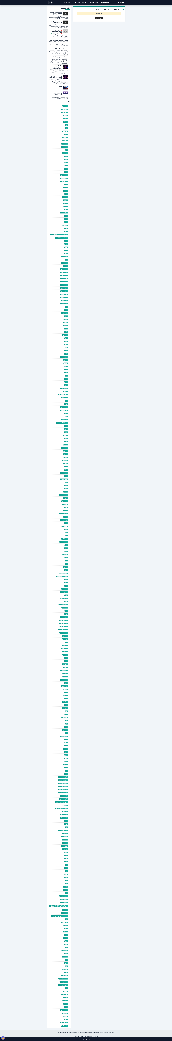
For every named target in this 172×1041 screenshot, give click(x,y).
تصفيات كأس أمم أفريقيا (62, 576)
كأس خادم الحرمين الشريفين (61, 808)
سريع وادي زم (64, 686)
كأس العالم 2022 (64, 796)
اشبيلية (65, 166)
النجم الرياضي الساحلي (62, 394)
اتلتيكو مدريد (64, 144)
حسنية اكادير (64, 608)
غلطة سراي (65, 730)
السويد (65, 329)
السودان (65, 325)
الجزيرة (65, 250)
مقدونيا (65, 925)
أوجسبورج (65, 451)
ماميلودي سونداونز (63, 896)
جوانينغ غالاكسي (63, 598)
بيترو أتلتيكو (64, 554)
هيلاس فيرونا (64, 975)
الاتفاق (65, 184)
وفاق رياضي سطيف (63, 985)
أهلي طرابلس (64, 448)
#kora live (65, 118)
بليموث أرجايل (64, 526)
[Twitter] (49, 2)
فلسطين (65, 749)
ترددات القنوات (76, 2)
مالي (66, 893)
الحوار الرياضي (64, 263)
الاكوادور (65, 203)
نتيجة (66, 953)
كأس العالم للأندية (63, 799)
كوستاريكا (65, 849)
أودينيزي (65, 454)
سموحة (65, 689)
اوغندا (66, 466)
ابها (66, 128)
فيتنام (66, 758)
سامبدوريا (65, 676)
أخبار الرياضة (64, 153)
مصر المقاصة (64, 922)
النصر (66, 401)
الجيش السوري (64, 256)
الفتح (66, 347)
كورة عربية (65, 833)
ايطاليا (66, 488)
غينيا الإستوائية (64, 736)
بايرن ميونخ (65, 504)
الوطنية (60, 86)
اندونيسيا (65, 445)
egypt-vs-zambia (63, 1010)
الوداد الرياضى (64, 419)
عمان (66, 720)
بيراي (66, 560)
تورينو (66, 582)
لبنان (66, 865)
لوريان (66, 868)
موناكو (65, 935)
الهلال (66, 404)
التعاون (65, 241)
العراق (66, 344)
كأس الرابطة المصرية (63, 789)
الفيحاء (65, 350)
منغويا (65, 928)
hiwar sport (65, 1013)
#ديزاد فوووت (64, 109)
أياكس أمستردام (64, 479)
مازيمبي (65, 890)
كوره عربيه (65, 843)
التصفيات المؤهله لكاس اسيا (61, 238)
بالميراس (65, 498)
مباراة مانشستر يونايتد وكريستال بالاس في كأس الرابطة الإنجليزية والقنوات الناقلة (58, 906)
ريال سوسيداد (64, 648)
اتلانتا (66, 134)
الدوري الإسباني (64, 272)
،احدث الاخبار (64, 106)
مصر (66, 919)
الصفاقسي (65, 335)
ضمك (66, 714)
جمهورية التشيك (63, 592)
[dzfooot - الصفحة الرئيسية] (119, 3)
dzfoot (65, 1007)
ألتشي (66, 231)
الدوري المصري (64, 300)
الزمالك (65, 316)
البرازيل (65, 219)
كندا (66, 827)
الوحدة (66, 413)
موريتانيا (65, 931)
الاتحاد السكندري (64, 181)
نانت (66, 947)
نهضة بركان (64, 957)
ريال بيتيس (65, 645)
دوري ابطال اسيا (64, 617)
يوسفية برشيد (64, 994)
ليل (66, 880)
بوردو (66, 535)
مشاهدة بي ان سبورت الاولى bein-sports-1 (58, 48)
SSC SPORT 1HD (64, 1022)
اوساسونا (65, 463)
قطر (66, 771)
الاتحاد (66, 172)
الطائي (66, 341)
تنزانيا (66, 579)
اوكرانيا (65, 470)
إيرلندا (66, 485)
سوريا (66, 692)
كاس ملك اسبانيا (63, 818)
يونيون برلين (64, 1000)
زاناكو (66, 661)
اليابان (66, 426)
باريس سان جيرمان (63, 495)
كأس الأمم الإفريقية (63, 786)
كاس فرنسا (65, 811)
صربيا (66, 711)
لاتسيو (65, 855)
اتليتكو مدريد (64, 147)
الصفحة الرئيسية (105, 2)
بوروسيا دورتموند (63, 542)
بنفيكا (66, 529)
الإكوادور (65, 200)
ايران (66, 482)
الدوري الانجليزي (64, 285)
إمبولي (66, 432)
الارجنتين (65, 191)
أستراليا (65, 162)
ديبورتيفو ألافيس (63, 633)
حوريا (66, 611)
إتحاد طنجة (65, 131)
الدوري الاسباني (64, 275)
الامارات (65, 206)
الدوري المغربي (64, 303)
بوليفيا (65, 551)
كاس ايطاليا (64, 805)
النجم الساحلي (64, 398)
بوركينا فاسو (64, 539)
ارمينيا (66, 156)
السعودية (65, 319)
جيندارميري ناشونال (63, 604)
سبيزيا (66, 683)
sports (66, 1019)
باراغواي (65, 492)
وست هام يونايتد (63, 982)
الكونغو (65, 363)
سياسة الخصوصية (89, 1036)
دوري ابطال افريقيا (63, 623)
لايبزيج (66, 858)
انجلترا (66, 441)
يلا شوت (65, 991)
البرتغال (65, 222)
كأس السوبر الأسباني (63, 792)
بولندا (66, 545)
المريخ (66, 379)
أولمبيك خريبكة (64, 473)
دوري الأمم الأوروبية (63, 630)
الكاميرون (65, 360)
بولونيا (65, 548)
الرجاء (66, 310)
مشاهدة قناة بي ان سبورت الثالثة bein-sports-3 (56, 21)
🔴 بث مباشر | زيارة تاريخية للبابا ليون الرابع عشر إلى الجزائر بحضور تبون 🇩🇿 (56, 31)
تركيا (66, 564)
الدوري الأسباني (64, 269)
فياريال (65, 755)
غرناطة (66, 727)
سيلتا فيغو (65, 702)
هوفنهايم (65, 969)
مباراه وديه (65, 910)
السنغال (65, 322)
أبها (66, 125)
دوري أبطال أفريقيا (63, 620)
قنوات (66, 774)
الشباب (65, 332)
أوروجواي (65, 457)
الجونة (66, 253)
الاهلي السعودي (64, 213)
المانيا (66, 372)
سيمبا (66, 705)
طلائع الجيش (64, 717)
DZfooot (65, 1004)
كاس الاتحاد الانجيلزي (63, 780)
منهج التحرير (76, 1036)
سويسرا (65, 695)
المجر (66, 376)
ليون (66, 883)
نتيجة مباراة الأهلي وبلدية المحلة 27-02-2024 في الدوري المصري (55, 77)
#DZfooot (65, 115)
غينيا (66, 733)
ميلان (66, 941)
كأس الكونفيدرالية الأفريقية (61, 802)
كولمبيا (65, 852)
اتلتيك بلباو (65, 137)
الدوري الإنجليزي (64, 282)
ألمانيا (66, 369)
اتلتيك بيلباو (64, 140)
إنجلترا (66, 438)
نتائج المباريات (64, 950)
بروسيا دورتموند (64, 520)
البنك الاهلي (64, 225)
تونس (66, 586)
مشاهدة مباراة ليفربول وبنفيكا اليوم (59, 916)
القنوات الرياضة (64, 357)
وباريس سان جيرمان (63, 979)
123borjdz (65, 122)
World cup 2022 (64, 1026)
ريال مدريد (65, 655)
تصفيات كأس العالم (63, 573)
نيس (66, 966)
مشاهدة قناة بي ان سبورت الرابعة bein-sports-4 (56, 12)
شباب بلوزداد (64, 708)
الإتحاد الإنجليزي (64, 175)
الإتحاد (66, 169)
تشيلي (66, 570)
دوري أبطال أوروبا (63, 626)
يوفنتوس (65, 997)
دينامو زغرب (65, 636)
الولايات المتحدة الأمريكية (61, 423)
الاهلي (66, 209)
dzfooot (80, 1039)
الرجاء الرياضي (64, 313)
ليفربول (65, 877)
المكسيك (65, 391)
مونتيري (65, 938)
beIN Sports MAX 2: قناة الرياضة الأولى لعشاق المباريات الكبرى (56, 93)
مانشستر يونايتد (64, 902)
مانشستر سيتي (64, 899)
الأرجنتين (65, 187)
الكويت (65, 366)
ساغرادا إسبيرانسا (63, 670)
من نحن (96, 1036)
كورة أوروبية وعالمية (63, 830)
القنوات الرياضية (94, 2)
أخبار (66, 150)
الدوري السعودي (64, 294)
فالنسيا (65, 742)
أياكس (66, 476)
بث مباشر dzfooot (63, 514)
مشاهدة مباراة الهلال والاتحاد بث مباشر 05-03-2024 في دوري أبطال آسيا (55, 67)
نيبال (66, 960)
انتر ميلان (65, 435)
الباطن (66, 216)
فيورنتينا (65, 764)
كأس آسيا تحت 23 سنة (62, 777)
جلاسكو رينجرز (64, 589)
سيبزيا (66, 698)
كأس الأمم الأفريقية (63, 783)
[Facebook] (52, 2)
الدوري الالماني (64, 278)
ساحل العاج (65, 664)
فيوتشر (65, 761)
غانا (66, 724)
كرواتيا (66, 824)
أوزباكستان (65, 460)
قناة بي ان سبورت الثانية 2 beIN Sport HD (59, 40)
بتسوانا (65, 507)
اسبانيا (65, 159)
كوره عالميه (64, 839)
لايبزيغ (66, 861)
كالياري (65, 821)
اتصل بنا (82, 1036)
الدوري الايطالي (64, 291)
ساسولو (65, 667)
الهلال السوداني (64, 410)
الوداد (66, 416)
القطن (66, 354)
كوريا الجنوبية (64, 846)
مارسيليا (65, 887)
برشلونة (65, 517)
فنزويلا (66, 752)
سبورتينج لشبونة (63, 680)
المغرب (65, 385)
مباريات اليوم (85, 2)
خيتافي (65, 614)
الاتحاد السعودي (64, 178)
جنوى (66, 595)
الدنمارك (65, 266)
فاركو (66, 739)
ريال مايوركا (64, 651)
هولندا (66, 972)
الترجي (66, 228)
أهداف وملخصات (66, 2)
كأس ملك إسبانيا (63, 814)
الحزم (66, 260)
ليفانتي (65, 874)
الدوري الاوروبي (64, 288)
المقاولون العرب (64, 388)
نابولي (66, 944)
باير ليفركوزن (64, 501)
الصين (66, 338)
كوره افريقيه (64, 836)
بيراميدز (65, 557)
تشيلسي (65, 567)
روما (66, 642)
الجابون (65, 244)
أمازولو (65, 429)
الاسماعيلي (65, 197)
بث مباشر (65, 510)
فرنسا (66, 746)
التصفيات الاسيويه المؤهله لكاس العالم (59, 234)
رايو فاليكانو (64, 639)
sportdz (65, 1016)
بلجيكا (66, 523)
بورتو (66, 532)
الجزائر (66, 247)
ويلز (66, 988)
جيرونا (66, 601)
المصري (65, 382)
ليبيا (66, 871)
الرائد (66, 307)
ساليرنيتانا (65, 673)
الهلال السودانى (64, 407)
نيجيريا (66, 963)
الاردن (66, 194)
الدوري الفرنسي (64, 297)
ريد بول (65, 658)
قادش (66, 767)
